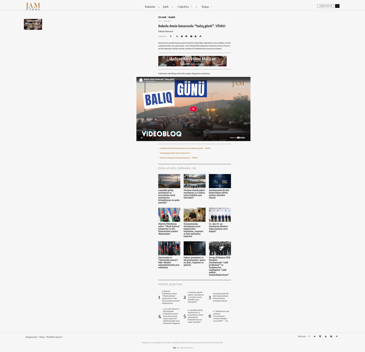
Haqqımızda (31, 337)
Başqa (205, 6)
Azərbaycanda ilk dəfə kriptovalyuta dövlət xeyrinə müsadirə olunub (219, 194)
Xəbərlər (150, 6)
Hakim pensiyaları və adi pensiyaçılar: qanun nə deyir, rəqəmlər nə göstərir (194, 261)
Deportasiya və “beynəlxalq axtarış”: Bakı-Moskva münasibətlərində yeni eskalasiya (168, 262)
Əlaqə (41, 337)
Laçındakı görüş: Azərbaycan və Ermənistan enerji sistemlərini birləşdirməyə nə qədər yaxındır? (169, 196)
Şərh (165, 6)
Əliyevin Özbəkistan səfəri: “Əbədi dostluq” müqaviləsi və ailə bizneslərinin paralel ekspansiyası (169, 229)
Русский (162, 17)
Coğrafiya (183, 6)
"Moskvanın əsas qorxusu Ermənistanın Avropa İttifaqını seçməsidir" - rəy (221, 316)
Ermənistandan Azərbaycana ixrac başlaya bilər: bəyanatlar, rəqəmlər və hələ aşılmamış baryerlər (193, 230)
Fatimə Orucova (165, 31)
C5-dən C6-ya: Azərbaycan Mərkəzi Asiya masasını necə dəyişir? (218, 228)
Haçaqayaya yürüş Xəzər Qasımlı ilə (175, 153)
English (171, 17)
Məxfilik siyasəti (54, 337)
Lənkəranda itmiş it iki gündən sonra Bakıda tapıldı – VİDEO (185, 148)
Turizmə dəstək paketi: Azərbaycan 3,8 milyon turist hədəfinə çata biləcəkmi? (194, 194)
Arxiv (160, 21)
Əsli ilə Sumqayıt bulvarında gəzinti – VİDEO (179, 158)
